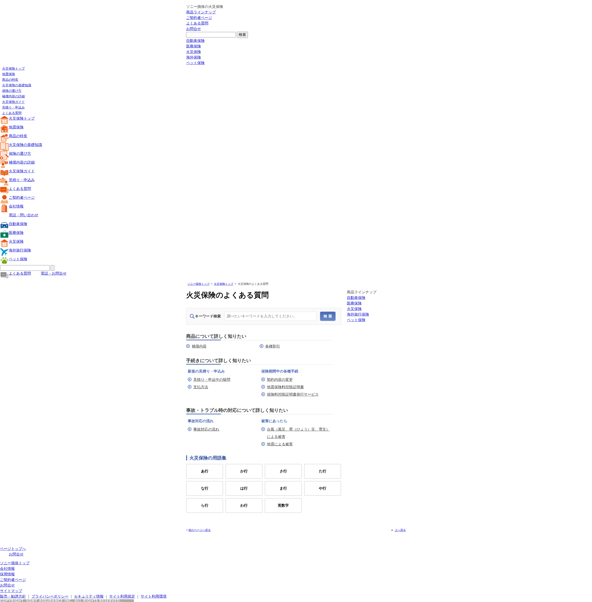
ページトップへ (13, 549)
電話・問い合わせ (23, 215)
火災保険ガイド (13, 102)
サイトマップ (11, 591)
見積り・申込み (13, 107)
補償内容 (199, 346)
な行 (204, 488)
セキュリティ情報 (89, 596)
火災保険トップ (13, 68)
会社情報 (16, 206)
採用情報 (7, 574)
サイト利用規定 (122, 596)
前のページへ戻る (199, 530)
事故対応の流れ (206, 429)
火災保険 (193, 52)
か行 (244, 471)
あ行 (204, 471)
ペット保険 (195, 63)
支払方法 (200, 387)
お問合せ (193, 29)
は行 (244, 488)
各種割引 (272, 346)
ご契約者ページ (199, 18)
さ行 (283, 471)
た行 (322, 471)
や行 (322, 488)
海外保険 (193, 57)
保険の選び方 (12, 91)
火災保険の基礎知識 (16, 85)
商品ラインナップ (201, 12)
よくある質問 (197, 23)
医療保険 (193, 46)
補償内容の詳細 (13, 96)
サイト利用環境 (153, 596)
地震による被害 (280, 444)
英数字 (283, 505)
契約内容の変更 (280, 380)
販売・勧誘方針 (13, 596)
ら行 (204, 505)
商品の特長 (10, 79)
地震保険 (8, 74)
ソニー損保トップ (198, 283)
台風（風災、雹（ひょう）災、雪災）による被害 (298, 433)
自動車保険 (195, 41)
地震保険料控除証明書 (285, 387)
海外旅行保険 (20, 250)
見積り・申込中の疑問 (211, 380)
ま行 (283, 488)
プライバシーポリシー (49, 596)
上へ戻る (400, 530)
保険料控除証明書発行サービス (293, 394)
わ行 (244, 505)
